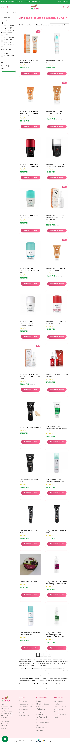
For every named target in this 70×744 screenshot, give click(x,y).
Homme (7, 39)
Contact (66, 1)
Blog (59, 1)
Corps (6, 35)
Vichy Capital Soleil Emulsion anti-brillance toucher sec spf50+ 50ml (30, 113)
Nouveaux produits (26, 704)
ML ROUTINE (9, 44)
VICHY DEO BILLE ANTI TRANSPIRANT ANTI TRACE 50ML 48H (29, 270)
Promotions (23, 701)
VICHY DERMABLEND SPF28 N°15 (30, 427)
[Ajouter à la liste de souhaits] (40, 39)
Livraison (39, 701)
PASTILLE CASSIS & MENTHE (28, 582)
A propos (39, 712)
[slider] (15, 71)
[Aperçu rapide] (40, 43)
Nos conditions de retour (42, 724)
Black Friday (8, 25)
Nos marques (24, 715)
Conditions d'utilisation (40, 708)
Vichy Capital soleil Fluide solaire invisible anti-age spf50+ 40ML (55, 217)
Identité (57, 704)
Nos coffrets (23, 709)
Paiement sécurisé (43, 720)
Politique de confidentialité (41, 716)
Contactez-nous (42, 728)
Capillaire (7, 28)
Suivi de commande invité (61, 716)
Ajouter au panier (30, 73)
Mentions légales (42, 704)
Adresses (57, 712)
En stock (7, 53)
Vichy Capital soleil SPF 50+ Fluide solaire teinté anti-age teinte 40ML (30, 376)
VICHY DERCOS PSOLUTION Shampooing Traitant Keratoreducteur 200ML (55, 635)
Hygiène (7, 42)
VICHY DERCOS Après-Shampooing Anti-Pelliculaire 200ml (56, 429)
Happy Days (8, 37)
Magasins (39, 730)
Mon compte (58, 701)
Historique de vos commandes (60, 708)
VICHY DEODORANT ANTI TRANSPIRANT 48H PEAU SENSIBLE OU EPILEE (27, 323)
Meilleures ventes (25, 707)
